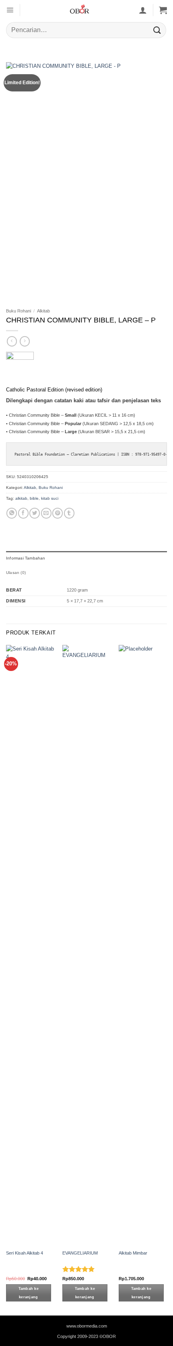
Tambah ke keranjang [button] (29, 1293)
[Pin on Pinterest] (57, 513)
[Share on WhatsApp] (11, 513)
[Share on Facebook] (23, 513)
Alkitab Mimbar (133, 1253)
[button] (10, 9)
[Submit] (157, 30)
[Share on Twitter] (34, 513)
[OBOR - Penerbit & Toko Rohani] (79, 10)
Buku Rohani (18, 310)
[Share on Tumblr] (69, 513)
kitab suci (49, 498)
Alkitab (43, 310)
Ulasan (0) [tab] (16, 572)
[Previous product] (25, 341)
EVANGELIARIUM (80, 1253)
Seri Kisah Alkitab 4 (24, 1253)
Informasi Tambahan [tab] (25, 558)
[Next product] (12, 341)
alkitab (21, 498)
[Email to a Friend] (46, 513)
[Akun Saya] (143, 10)
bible (34, 498)
